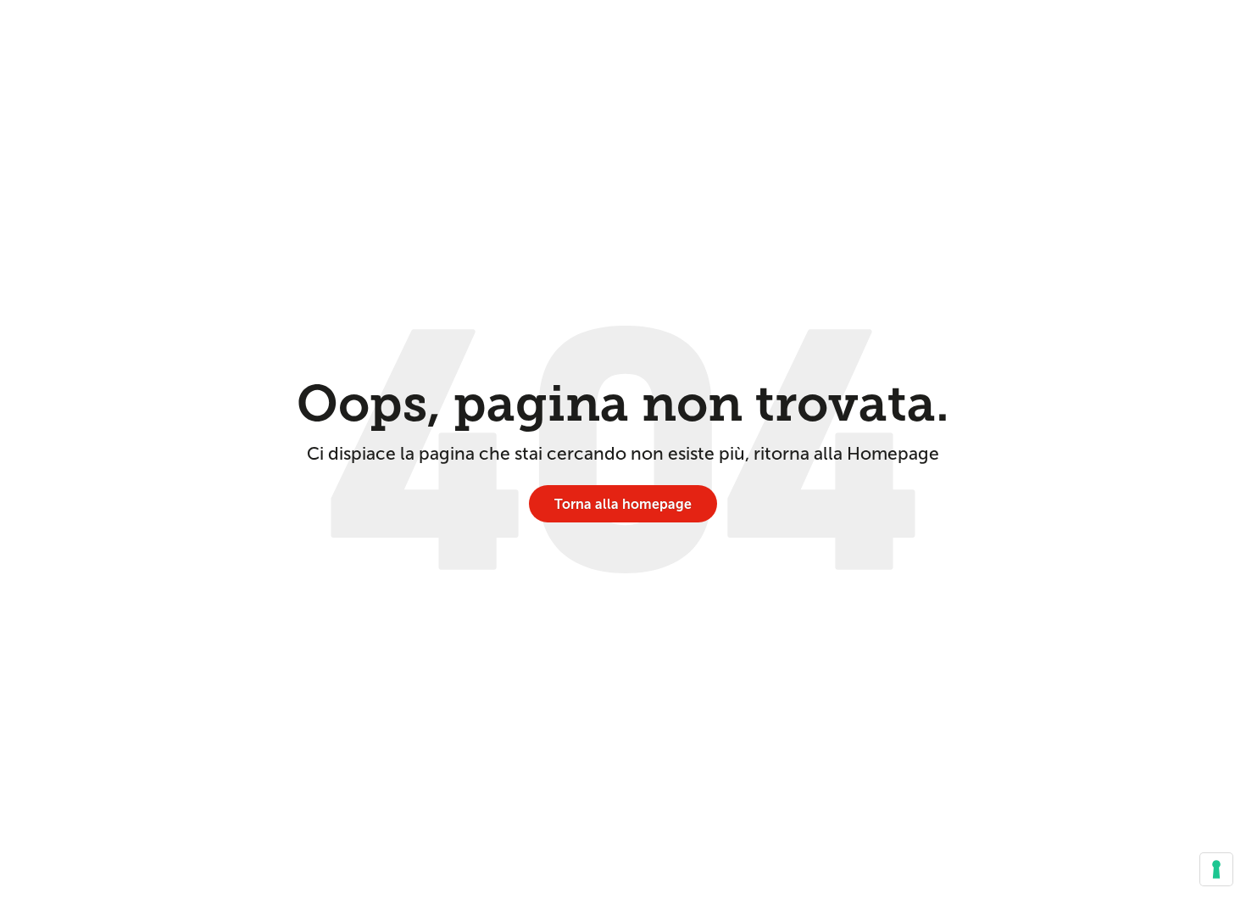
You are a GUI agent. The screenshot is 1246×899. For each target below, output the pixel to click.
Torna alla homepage (623, 504)
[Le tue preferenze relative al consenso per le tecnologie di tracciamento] (1216, 869)
